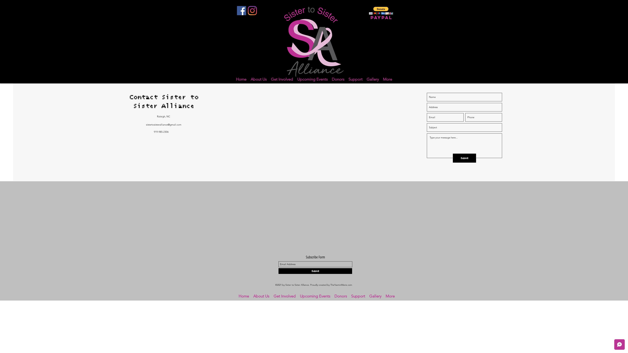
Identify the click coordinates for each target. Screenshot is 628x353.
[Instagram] (252, 10)
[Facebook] (241, 10)
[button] (381, 11)
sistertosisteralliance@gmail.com (163, 124)
